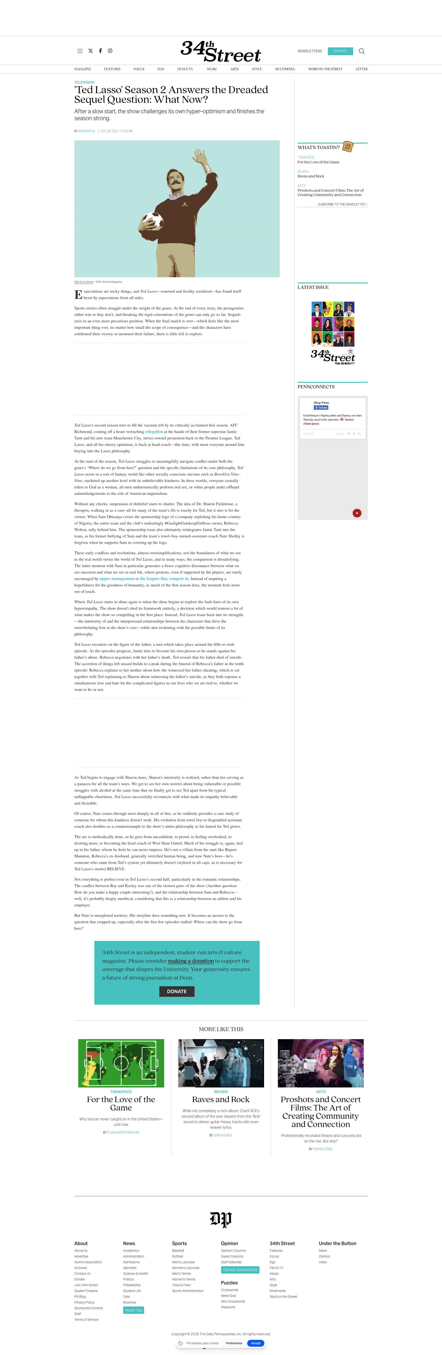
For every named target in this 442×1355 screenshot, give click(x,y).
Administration (133, 1256)
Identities (130, 1268)
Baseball (178, 1250)
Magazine (82, 69)
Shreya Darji (222, 1135)
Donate (340, 51)
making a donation (191, 961)
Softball (177, 1256)
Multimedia (285, 69)
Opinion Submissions (240, 1269)
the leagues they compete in (164, 578)
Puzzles (229, 1283)
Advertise (81, 1256)
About (81, 1243)
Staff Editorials (231, 1262)
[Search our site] (362, 51)
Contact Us (82, 1273)
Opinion (229, 1243)
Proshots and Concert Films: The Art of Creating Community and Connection (331, 193)
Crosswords (229, 1290)
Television (84, 82)
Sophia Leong (323, 1149)
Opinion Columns (233, 1250)
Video (323, 1262)
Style (257, 69)
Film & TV (185, 69)
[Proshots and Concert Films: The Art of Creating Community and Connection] (321, 1063)
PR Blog (80, 1296)
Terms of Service (86, 1320)
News (129, 1243)
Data (126, 1296)
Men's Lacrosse (183, 1262)
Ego (161, 69)
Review (303, 172)
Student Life (132, 1291)
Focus (139, 69)
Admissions (131, 1262)
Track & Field (181, 1285)
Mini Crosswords (233, 1301)
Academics (131, 1250)
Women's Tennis (183, 1279)
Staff (77, 1314)
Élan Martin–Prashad (123, 1132)
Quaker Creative (86, 1291)
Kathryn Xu (86, 131)
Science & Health (135, 1273)
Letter (362, 69)
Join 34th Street (86, 1285)
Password (228, 1307)
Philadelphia (131, 1285)
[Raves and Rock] (221, 1063)
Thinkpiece (306, 157)
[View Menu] (79, 51)
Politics (128, 1279)
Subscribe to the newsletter (342, 204)
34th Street (282, 1243)
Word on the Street (325, 69)
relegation (154, 431)
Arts (234, 69)
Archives (80, 1268)
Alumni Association (88, 1262)
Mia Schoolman (83, 281)
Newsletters (310, 51)
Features (112, 69)
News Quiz (228, 1296)
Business (129, 1302)
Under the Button (337, 1243)
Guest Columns (232, 1256)
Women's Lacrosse (185, 1268)
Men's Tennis (181, 1273)
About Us (80, 1250)
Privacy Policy (84, 1302)
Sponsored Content (88, 1308)
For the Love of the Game (318, 162)
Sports (179, 1243)
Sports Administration (188, 1291)
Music (212, 69)
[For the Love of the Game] (121, 1063)
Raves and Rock (311, 176)
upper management (117, 578)
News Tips (133, 1310)
